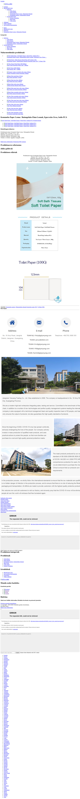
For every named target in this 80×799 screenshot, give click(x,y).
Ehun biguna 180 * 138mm (13, 69)
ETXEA (6, 6)
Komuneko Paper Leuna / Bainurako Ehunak (21, 13)
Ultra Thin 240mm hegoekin (14, 105)
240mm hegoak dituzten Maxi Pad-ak (16, 85)
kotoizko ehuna (4, 499)
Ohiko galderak (7, 23)
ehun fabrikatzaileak (6, 503)
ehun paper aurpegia (6, 505)
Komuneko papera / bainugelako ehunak (20, 15)
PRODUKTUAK (8, 8)
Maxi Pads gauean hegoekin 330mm (16, 93)
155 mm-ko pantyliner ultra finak (15, 114)
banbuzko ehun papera (6, 498)
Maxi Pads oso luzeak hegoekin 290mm (17, 89)
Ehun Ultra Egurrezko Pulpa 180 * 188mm (17, 65)
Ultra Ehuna (13, 11)
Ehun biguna (13, 12)
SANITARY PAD (11, 16)
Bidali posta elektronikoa (7, 607)
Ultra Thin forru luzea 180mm (14, 110)
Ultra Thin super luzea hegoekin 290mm (17, 101)
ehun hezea (3, 512)
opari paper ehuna (5, 501)
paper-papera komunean (6, 508)
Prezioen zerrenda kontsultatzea (8, 603)
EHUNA (9, 9)
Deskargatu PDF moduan (19, 141)
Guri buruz (6, 575)
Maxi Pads (12, 19)
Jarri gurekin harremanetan (10, 25)
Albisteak (6, 22)
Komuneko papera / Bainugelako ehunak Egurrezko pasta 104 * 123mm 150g (26, 61)
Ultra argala (13, 20)
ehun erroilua (4, 509)
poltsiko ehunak (4, 502)
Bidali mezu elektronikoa (7, 141)
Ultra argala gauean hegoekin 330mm (16, 97)
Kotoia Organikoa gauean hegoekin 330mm (18, 73)
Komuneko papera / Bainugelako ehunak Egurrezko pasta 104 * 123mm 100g (25, 307)
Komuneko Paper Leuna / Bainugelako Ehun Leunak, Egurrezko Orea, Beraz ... (26, 57)
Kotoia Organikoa (14, 18)
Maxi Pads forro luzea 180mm (14, 81)
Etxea (5, 27)
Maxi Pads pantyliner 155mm (14, 77)
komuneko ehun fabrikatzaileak (8, 510)
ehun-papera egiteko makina (8, 506)
